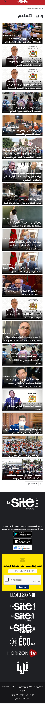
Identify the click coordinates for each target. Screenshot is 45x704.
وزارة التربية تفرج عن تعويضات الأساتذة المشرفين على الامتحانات (23, 40)
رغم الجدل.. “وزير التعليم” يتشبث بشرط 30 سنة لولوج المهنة (23, 224)
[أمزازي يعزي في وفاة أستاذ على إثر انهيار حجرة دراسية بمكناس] (22, 423)
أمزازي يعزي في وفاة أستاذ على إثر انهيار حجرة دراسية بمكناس (22, 431)
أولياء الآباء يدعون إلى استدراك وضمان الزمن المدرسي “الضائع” (24, 109)
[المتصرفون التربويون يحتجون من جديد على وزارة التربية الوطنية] (22, 78)
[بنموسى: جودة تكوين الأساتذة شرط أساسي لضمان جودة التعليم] (22, 262)
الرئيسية (38, 8)
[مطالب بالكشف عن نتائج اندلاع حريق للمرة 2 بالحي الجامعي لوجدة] (22, 193)
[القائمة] (40, 3)
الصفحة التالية (32, 483)
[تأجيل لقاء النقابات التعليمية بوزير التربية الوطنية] (22, 308)
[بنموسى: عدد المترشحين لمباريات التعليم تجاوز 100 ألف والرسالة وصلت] (22, 331)
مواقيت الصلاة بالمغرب (22, 698)
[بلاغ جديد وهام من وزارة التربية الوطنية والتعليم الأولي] (22, 56)
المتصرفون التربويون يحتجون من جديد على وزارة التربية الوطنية (24, 86)
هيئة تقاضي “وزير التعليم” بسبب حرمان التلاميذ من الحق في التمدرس (21, 155)
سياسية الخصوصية (17, 694)
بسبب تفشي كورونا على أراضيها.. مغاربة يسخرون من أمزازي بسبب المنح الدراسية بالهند (23, 383)
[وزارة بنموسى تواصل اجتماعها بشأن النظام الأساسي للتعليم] (22, 124)
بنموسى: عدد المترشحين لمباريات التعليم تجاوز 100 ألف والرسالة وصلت (21, 339)
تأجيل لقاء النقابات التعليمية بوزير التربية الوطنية (22, 316)
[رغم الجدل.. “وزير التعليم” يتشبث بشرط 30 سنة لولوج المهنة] (22, 216)
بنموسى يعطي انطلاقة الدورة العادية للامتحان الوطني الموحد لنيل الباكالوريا (24, 245)
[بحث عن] (5, 3)
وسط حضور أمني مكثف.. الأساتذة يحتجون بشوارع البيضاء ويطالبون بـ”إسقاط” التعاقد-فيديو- (23, 475)
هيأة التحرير (30, 694)
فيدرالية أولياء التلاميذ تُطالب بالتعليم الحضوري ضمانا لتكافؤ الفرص (25, 360)
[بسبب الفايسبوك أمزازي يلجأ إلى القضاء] (22, 400)
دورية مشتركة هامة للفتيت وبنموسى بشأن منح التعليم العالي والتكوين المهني (22, 176)
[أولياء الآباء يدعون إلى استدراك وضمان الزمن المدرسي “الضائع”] (22, 101)
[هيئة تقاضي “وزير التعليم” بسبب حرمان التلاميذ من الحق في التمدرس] (22, 147)
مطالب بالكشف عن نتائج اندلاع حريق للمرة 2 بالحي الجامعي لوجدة (22, 201)
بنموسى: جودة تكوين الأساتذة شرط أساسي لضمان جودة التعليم (22, 270)
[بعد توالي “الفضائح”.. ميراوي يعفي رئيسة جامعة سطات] (22, 285)
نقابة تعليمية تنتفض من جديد (24, 456)
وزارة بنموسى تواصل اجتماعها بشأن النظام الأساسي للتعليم (22, 132)
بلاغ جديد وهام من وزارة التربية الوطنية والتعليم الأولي (24, 63)
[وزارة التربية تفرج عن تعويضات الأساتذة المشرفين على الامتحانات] (22, 33)
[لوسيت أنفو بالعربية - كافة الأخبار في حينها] (22, 2)
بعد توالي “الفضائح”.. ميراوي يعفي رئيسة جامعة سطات (22, 293)
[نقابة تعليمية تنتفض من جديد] (22, 446)
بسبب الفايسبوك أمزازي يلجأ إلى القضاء (24, 408)
